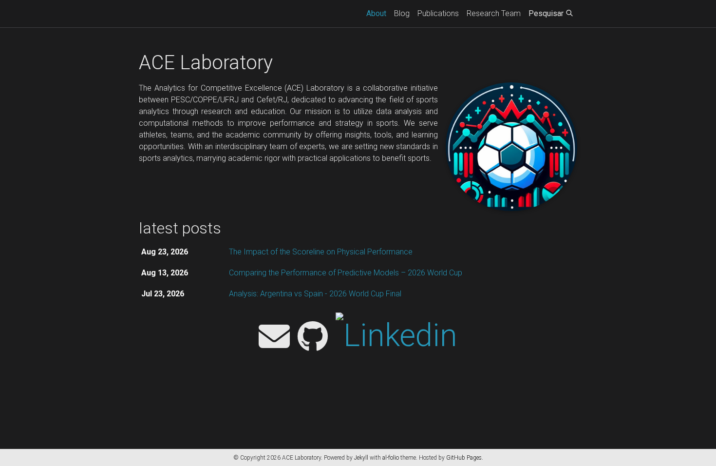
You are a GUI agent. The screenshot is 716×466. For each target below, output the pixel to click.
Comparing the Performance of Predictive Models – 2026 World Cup (345, 272)
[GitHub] (313, 337)
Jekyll (361, 457)
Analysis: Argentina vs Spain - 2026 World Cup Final (315, 293)
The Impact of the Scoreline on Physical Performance (321, 251)
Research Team (494, 13)
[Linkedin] (396, 337)
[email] (274, 337)
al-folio (390, 457)
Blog (402, 13)
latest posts (180, 228)
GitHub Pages (464, 457)
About (378, 13)
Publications (438, 13)
